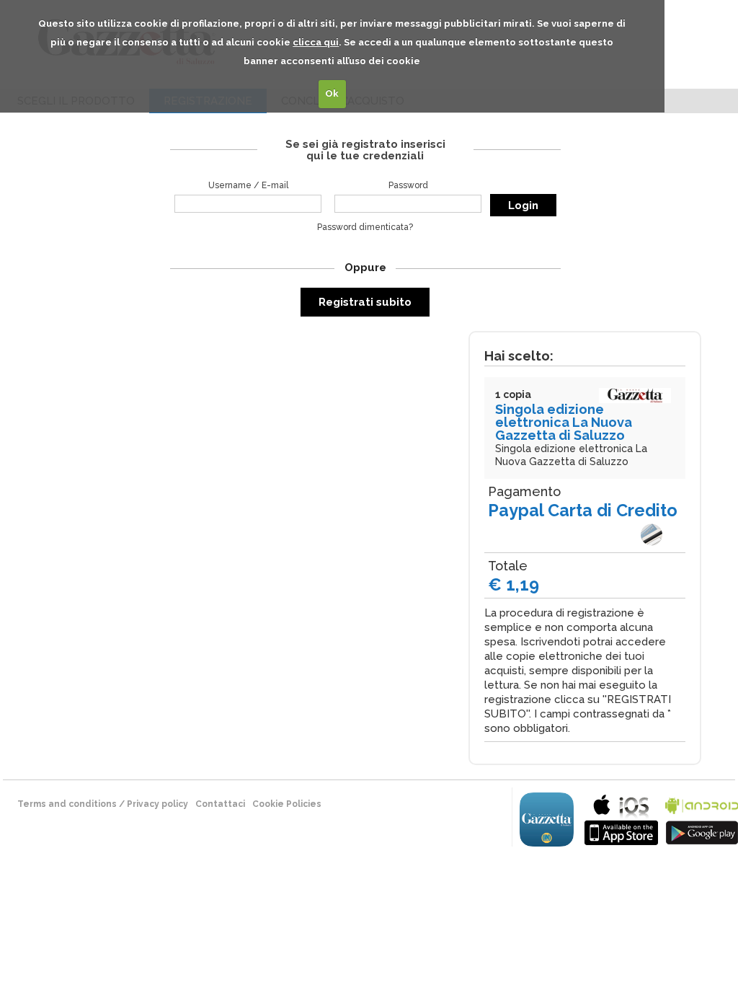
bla (621, 818)
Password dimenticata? (365, 227)
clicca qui (316, 42)
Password (408, 185)
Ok (332, 93)
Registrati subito (365, 302)
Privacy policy (157, 804)
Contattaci (220, 804)
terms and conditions (67, 804)
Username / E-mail (248, 185)
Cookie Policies (286, 804)
